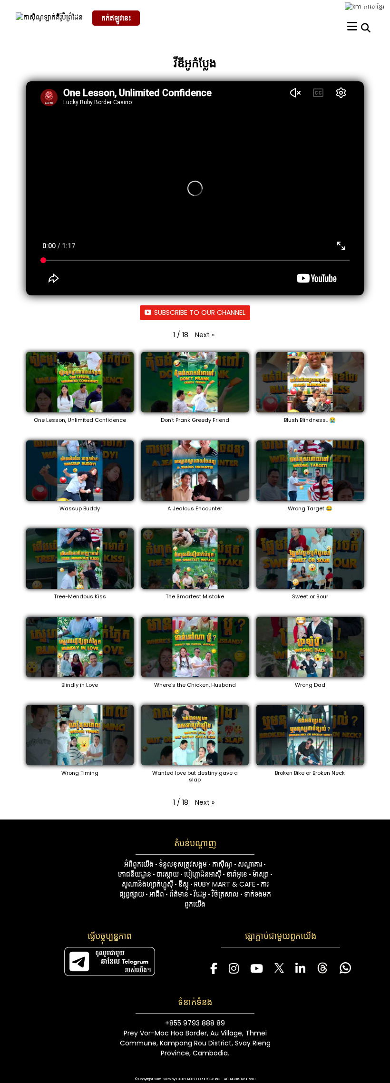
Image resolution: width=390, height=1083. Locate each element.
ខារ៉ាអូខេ (236, 874)
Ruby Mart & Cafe (224, 884)
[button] (204, 335)
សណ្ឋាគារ (250, 864)
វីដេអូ (200, 894)
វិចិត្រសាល (225, 894)
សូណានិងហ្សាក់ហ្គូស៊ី (147, 884)
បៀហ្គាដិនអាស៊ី (202, 874)
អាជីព (156, 894)
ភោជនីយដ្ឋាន (134, 874)
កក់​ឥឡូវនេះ (116, 18)
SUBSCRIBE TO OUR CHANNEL (199, 312)
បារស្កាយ (167, 874)
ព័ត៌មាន (178, 894)
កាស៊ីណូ (222, 864)
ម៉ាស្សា (261, 874)
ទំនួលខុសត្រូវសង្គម (183, 864)
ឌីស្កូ (183, 884)
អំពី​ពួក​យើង (139, 864)
